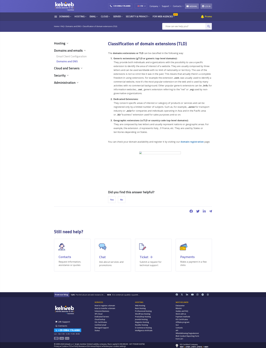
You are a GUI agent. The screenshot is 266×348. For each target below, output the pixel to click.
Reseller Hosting (141, 325)
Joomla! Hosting (141, 319)
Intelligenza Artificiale (143, 330)
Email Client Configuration (71, 56)
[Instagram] (199, 294)
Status (97, 330)
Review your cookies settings (114, 346)
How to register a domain (105, 305)
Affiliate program (182, 322)
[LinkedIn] (188, 294)
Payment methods (183, 316)
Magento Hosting (142, 322)
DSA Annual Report (94, 346)
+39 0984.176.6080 (121, 6)
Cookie (64, 346)
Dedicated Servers (102, 316)
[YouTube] (193, 294)
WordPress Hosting (142, 314)
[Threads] (209, 294)
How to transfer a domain (105, 308)
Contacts (179, 328)
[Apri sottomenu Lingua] (145, 6)
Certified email (100, 325)
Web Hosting (140, 305)
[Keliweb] (64, 310)
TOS (70, 346)
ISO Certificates (182, 319)
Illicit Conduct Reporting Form (187, 336)
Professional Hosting (143, 311)
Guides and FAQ (182, 311)
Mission (179, 308)
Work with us (181, 314)
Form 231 (179, 339)
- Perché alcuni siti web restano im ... (88, 294)
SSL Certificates (101, 322)
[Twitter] (183, 294)
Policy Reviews (79, 346)
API (177, 330)
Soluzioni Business (102, 311)
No (121, 199)
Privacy (57, 346)
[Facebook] (178, 294)
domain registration (192, 141)
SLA (177, 325)
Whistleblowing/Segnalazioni (187, 333)
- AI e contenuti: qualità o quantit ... (123, 294)
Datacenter (180, 305)
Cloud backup (100, 319)
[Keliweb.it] (64, 6)
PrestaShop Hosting (143, 316)
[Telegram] (204, 294)
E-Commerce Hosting (143, 328)
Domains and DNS (67, 61)
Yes (112, 199)
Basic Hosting (140, 308)
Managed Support (102, 328)
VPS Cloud (98, 314)
